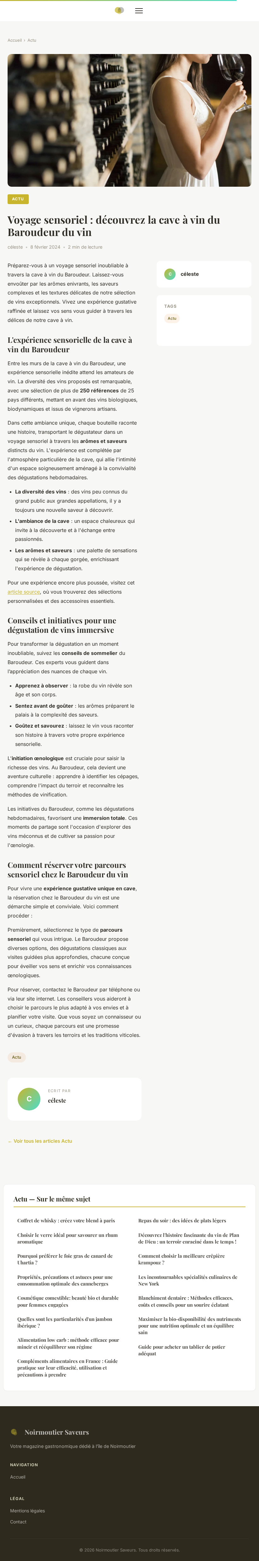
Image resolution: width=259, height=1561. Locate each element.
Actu (31, 40)
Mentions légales (27, 1510)
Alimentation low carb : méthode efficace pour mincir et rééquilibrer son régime (68, 1343)
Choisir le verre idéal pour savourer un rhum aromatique (67, 1238)
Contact (18, 1521)
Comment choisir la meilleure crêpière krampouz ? (181, 1259)
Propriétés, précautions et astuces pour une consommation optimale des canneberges (65, 1280)
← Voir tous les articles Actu (40, 1141)
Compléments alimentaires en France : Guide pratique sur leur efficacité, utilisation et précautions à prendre (67, 1368)
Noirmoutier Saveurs (57, 1431)
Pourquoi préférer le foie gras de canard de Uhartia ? (65, 1259)
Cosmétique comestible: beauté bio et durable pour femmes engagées (68, 1301)
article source (24, 592)
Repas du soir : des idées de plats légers (182, 1220)
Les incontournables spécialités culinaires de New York (188, 1280)
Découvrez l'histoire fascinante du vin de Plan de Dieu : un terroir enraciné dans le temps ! (188, 1238)
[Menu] (139, 11)
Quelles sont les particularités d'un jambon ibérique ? (64, 1322)
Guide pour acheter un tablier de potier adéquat (181, 1350)
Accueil (15, 40)
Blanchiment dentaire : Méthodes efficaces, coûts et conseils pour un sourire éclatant (185, 1301)
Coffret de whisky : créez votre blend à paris (66, 1220)
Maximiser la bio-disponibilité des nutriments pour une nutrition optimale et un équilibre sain (189, 1326)
